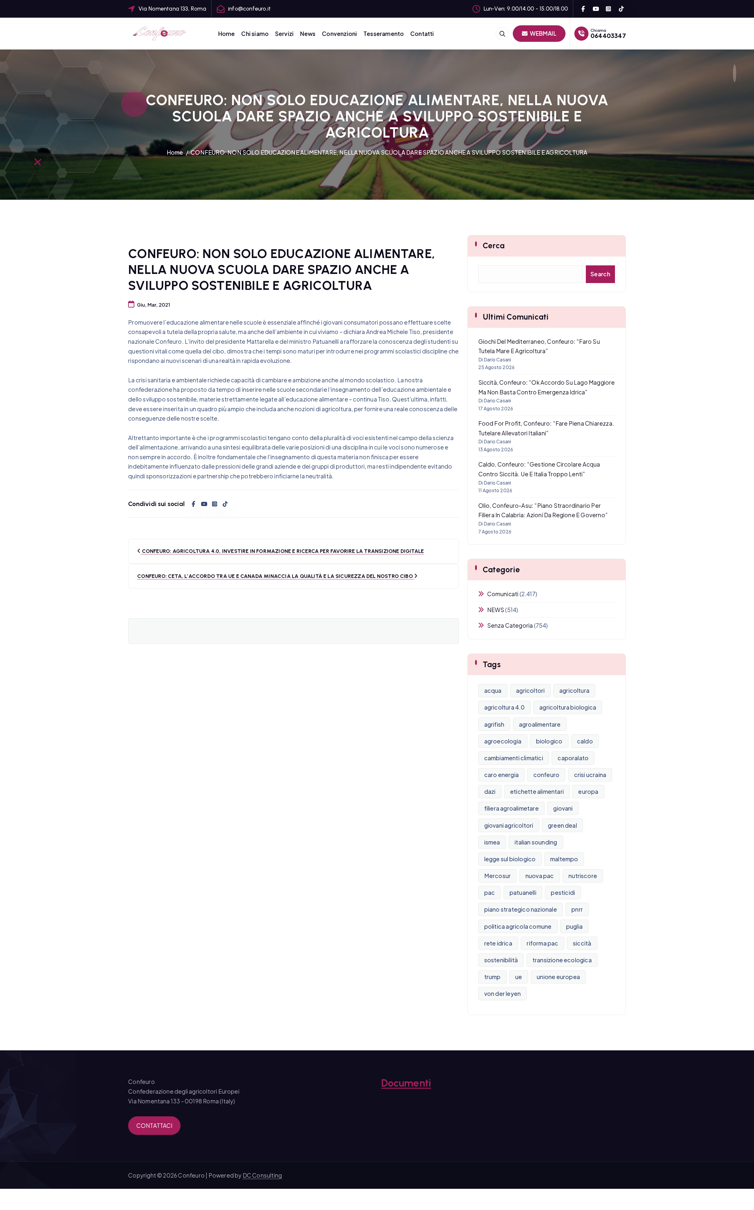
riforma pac (542, 943)
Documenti (406, 1083)
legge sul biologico (510, 858)
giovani (563, 808)
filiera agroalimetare (511, 808)
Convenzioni (339, 33)
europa (588, 791)
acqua (493, 690)
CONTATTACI (154, 1125)
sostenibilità (501, 959)
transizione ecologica (562, 959)
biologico (549, 741)
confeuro (546, 774)
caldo (585, 741)
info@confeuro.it (249, 8)
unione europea (558, 976)
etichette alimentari (537, 791)
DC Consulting (262, 1175)
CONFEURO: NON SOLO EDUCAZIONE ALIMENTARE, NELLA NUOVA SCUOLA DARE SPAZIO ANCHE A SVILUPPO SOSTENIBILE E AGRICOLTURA (389, 152)
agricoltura (574, 690)
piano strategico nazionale (520, 909)
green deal (562, 825)
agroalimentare (540, 724)
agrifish (494, 724)
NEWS (496, 609)
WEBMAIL (542, 33)
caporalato (573, 757)
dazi (490, 791)
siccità (582, 943)
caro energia (501, 774)
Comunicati (503, 593)
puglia (574, 926)
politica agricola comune (518, 926)
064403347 (608, 35)
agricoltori (530, 690)
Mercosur (497, 875)
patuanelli (523, 892)
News (308, 33)
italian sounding (536, 842)
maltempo (564, 858)
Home (226, 33)
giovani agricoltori (508, 825)
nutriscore (582, 875)
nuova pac (539, 875)
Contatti (422, 33)
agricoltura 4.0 (504, 707)
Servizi (284, 33)
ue (518, 976)
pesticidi (563, 892)
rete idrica (498, 943)
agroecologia (502, 741)
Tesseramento (383, 33)
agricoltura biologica (567, 707)
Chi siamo (255, 33)
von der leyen (502, 993)
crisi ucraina (590, 774)
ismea (492, 842)
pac (489, 892)
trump (492, 976)
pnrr (577, 909)
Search (600, 273)
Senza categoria (510, 625)
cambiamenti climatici (513, 757)
